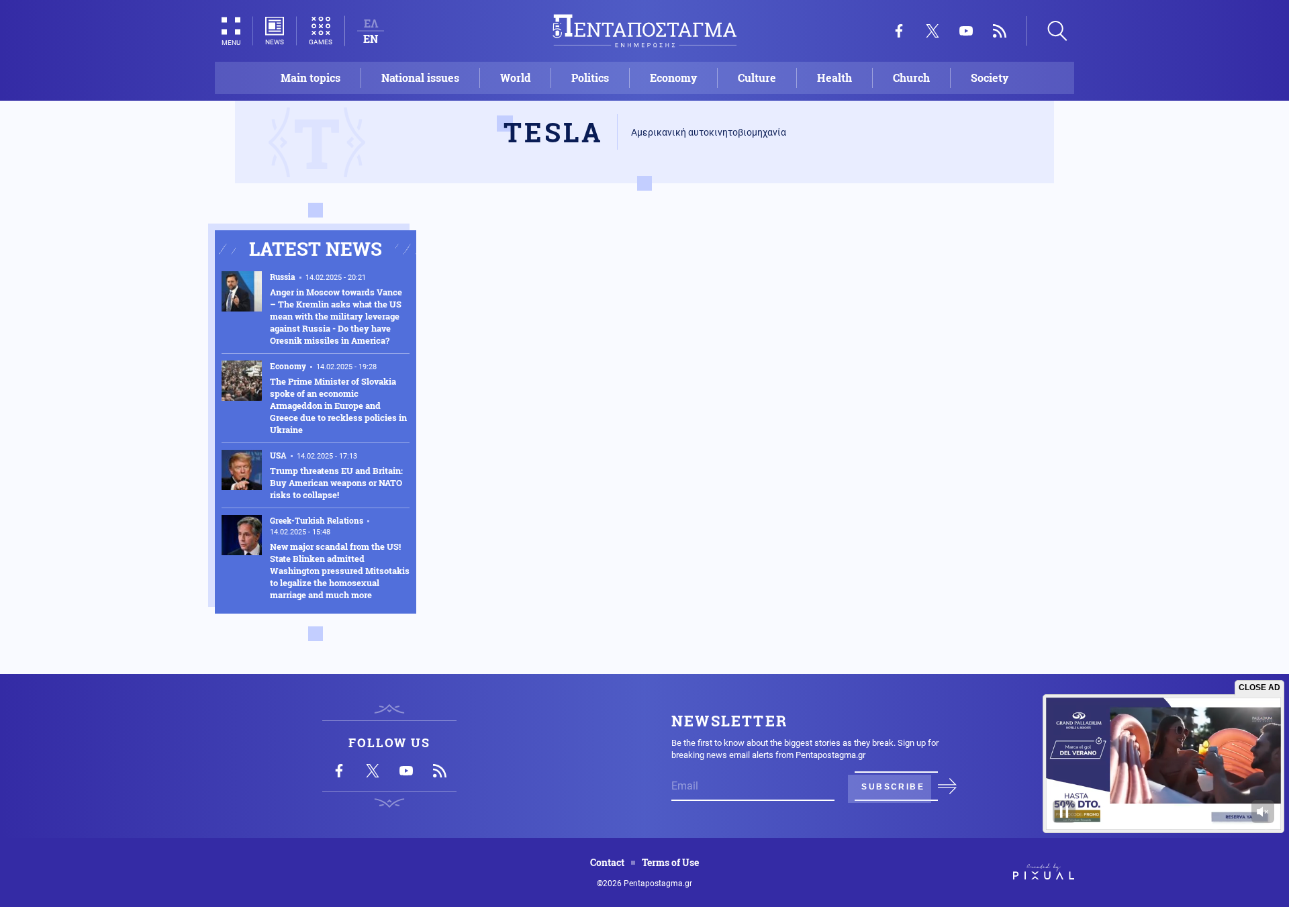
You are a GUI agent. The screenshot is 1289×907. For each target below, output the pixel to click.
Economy (673, 77)
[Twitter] (932, 31)
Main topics (310, 77)
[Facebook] (899, 31)
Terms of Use (670, 863)
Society (989, 77)
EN (370, 39)
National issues (420, 77)
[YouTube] (966, 31)
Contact (607, 863)
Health (834, 77)
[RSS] (999, 31)
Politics (590, 77)
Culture (757, 77)
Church (911, 77)
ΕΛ (371, 23)
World (515, 77)
